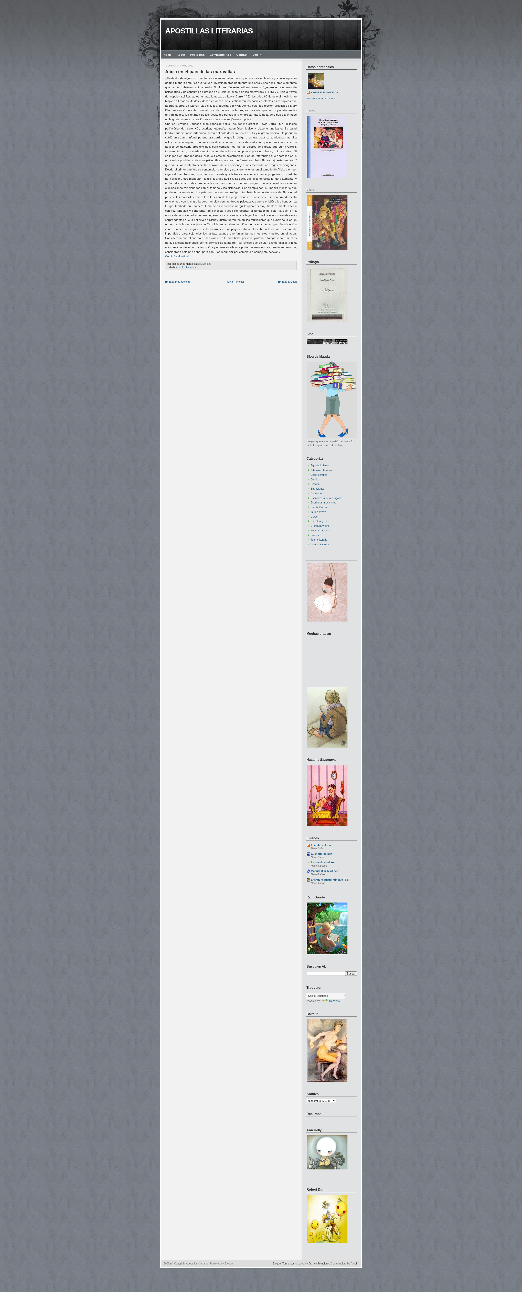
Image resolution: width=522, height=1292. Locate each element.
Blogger (229, 1263)
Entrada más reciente (177, 281)
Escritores (317, 493)
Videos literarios (320, 544)
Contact (241, 54)
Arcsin (354, 1263)
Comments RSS (220, 54)
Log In (256, 54)
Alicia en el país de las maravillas (200, 71)
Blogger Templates (284, 1263)
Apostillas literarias (209, 31)
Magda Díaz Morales (324, 92)
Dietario (315, 484)
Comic (314, 479)
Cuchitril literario (321, 853)
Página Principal (234, 281)
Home (167, 54)
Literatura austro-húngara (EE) (330, 879)
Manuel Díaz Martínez (324, 871)
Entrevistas (317, 488)
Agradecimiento (320, 465)
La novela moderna (323, 862)
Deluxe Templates (319, 1263)
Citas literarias (319, 474)
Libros (314, 516)
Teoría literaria (319, 539)
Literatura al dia (321, 845)
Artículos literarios (186, 267)
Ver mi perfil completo (322, 98)
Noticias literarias (321, 530)
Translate (334, 1000)
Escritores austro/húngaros (326, 498)
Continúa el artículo (177, 256)
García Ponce (319, 507)
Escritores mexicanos (323, 502)
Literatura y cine (320, 525)
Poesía (315, 535)
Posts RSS (197, 54)
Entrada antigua (287, 281)
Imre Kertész (318, 511)
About (181, 54)
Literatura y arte (320, 521)
